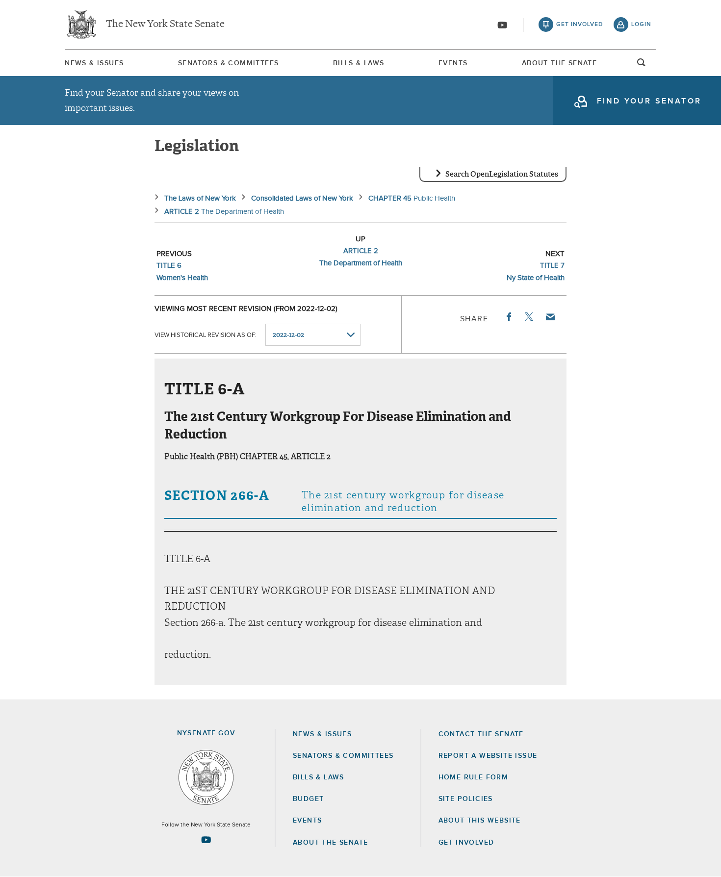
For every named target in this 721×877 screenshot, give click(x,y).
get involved (579, 24)
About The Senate (559, 63)
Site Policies (465, 799)
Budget (308, 799)
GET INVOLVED (466, 842)
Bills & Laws (359, 63)
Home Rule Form (473, 777)
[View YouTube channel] (502, 25)
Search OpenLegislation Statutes (501, 174)
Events (452, 63)
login (641, 24)
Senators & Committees (228, 63)
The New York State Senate (165, 24)
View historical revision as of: (205, 335)
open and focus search (641, 65)
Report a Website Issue (488, 755)
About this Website (479, 820)
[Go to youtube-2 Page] (206, 840)
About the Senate (330, 842)
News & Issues (94, 63)
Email (550, 317)
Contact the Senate (481, 734)
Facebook (508, 317)
